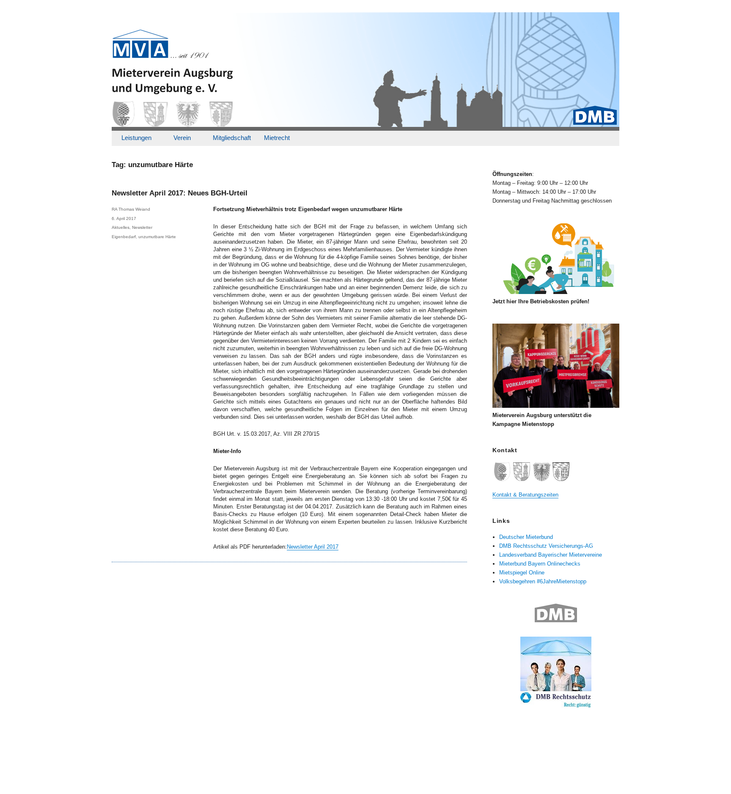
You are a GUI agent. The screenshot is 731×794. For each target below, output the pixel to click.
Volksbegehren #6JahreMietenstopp (542, 581)
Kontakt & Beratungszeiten (525, 495)
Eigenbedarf (124, 236)
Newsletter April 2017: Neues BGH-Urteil (179, 193)
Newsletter (142, 227)
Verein (182, 137)
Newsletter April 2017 (312, 547)
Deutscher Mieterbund (526, 537)
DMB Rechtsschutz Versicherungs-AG (546, 546)
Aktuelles (120, 227)
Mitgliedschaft (232, 137)
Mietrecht (277, 137)
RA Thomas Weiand (131, 209)
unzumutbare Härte (157, 236)
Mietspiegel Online (521, 572)
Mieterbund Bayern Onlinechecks (539, 563)
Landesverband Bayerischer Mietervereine (550, 555)
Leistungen (136, 137)
